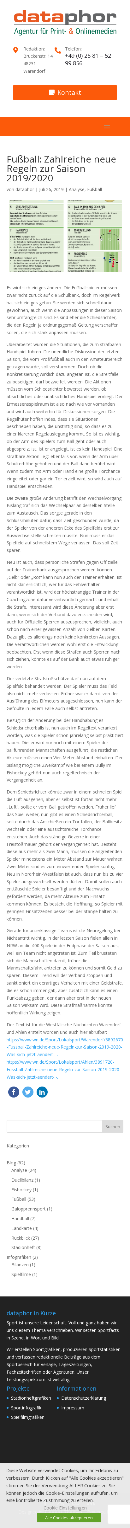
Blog (11, 1163)
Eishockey (21, 1190)
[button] (13, 1092)
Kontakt (69, 92)
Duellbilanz (22, 1180)
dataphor (24, 189)
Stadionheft (23, 1247)
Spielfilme (21, 1274)
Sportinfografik (26, 1408)
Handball (20, 1218)
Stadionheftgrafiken (31, 1398)
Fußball (94, 189)
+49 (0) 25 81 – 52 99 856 (88, 59)
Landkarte (21, 1228)
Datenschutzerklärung (83, 1398)
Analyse (77, 189)
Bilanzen (20, 1265)
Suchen (112, 1127)
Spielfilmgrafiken (27, 1417)
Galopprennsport (28, 1209)
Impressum (72, 1408)
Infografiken (19, 1257)
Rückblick (20, 1238)
